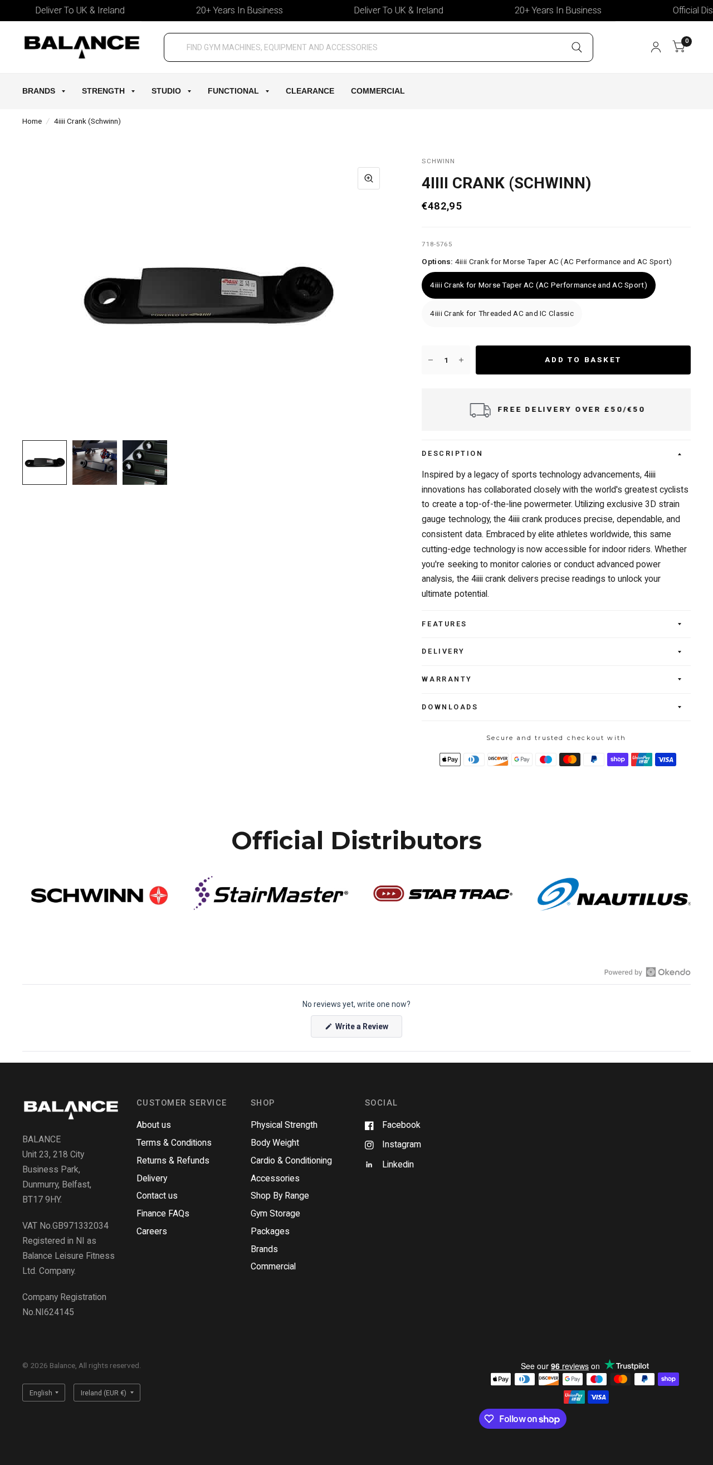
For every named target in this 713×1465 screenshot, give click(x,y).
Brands (38, 90)
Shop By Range (280, 1195)
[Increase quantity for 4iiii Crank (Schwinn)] (461, 360)
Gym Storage (275, 1213)
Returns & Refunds (172, 1160)
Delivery (443, 651)
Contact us (157, 1195)
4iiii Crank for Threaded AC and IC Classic (501, 313)
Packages (270, 1231)
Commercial (378, 90)
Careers (151, 1231)
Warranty (447, 679)
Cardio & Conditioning (291, 1160)
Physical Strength (284, 1125)
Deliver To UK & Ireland (60, 10)
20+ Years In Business (220, 10)
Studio (166, 90)
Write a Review (363, 1029)
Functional (233, 90)
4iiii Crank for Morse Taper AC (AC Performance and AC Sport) (538, 284)
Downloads (450, 707)
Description (452, 453)
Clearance (310, 90)
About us (153, 1125)
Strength (103, 90)
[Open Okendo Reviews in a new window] (647, 971)
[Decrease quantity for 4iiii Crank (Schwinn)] (430, 360)
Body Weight (275, 1142)
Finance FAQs (162, 1213)
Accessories (275, 1178)
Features (444, 624)
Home (32, 120)
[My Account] (656, 47)
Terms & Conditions (174, 1142)
